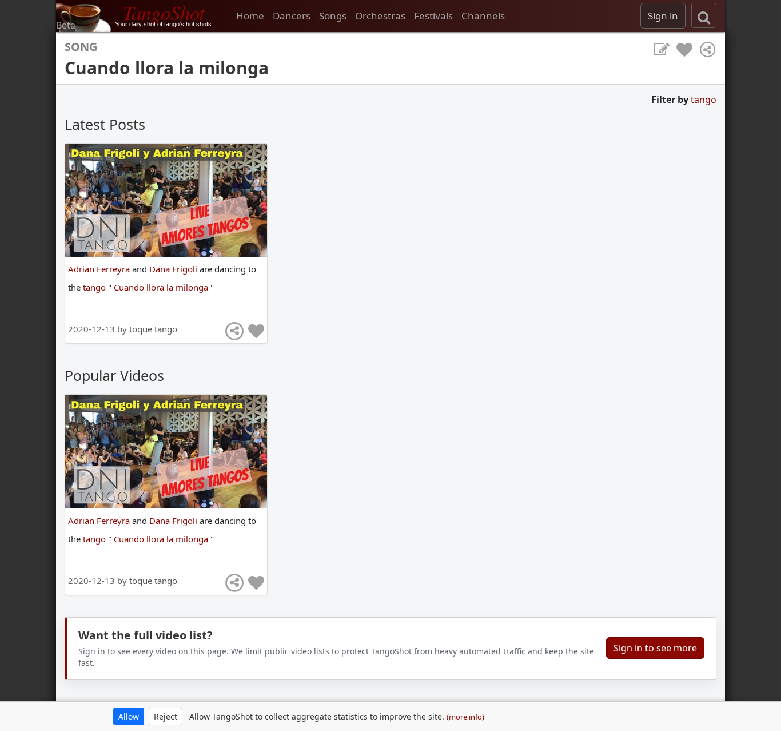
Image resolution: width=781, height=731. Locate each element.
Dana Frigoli (174, 269)
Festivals (433, 15)
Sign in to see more (655, 648)
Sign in (663, 15)
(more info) (465, 717)
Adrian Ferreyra (100, 269)
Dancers (291, 15)
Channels (483, 15)
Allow (128, 716)
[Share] (707, 50)
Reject (165, 716)
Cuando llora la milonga (162, 287)
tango (703, 99)
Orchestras (380, 15)
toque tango (153, 329)
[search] (703, 15)
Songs (332, 15)
